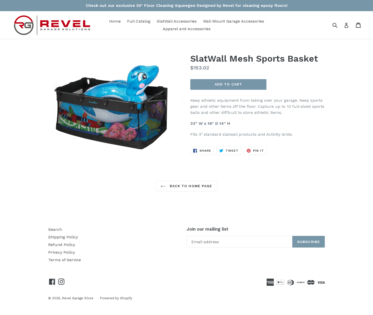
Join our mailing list (207, 229)
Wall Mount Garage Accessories (233, 21)
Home (115, 21)
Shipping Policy (63, 237)
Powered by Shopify (116, 298)
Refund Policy (61, 244)
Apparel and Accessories (187, 28)
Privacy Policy (61, 252)
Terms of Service (64, 259)
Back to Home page (190, 186)
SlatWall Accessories (177, 21)
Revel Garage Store (77, 298)
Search (55, 229)
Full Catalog (138, 21)
